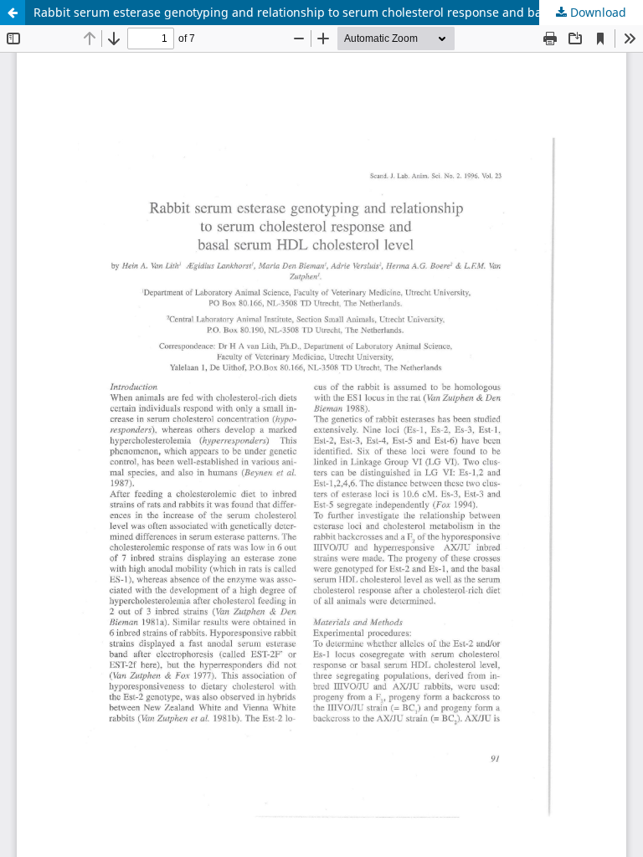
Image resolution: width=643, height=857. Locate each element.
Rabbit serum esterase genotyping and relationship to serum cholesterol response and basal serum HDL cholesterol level (338, 12)
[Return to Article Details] (12, 12)
